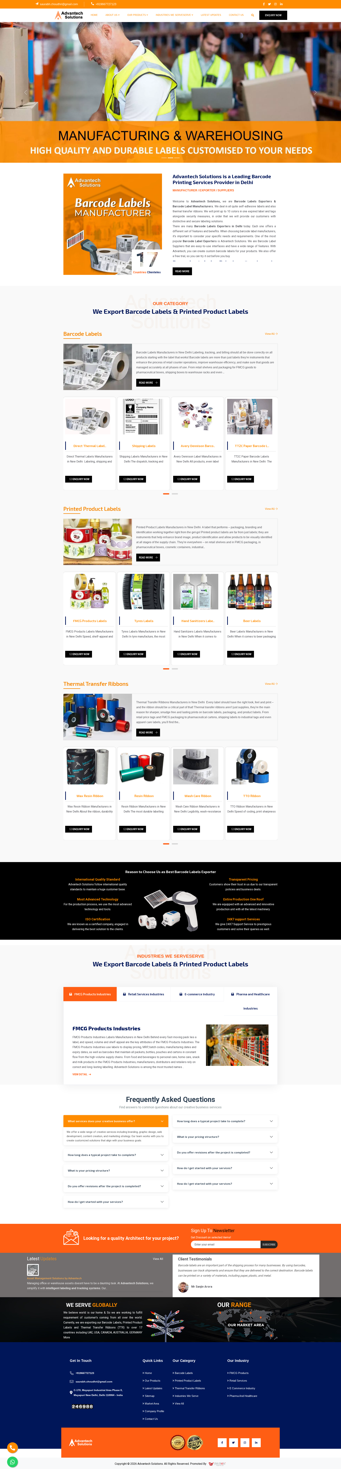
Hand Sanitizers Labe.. (144, 621)
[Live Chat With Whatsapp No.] (12, 1462)
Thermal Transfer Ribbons (189, 1388)
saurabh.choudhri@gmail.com (59, 4)
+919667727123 (106, 4)
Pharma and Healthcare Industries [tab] (253, 1001)
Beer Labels (198, 621)
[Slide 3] (177, 158)
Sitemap (149, 1395)
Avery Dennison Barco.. (144, 446)
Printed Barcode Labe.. (252, 446)
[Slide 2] (170, 158)
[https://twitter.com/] (269, 4)
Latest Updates (211, 15)
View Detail (80, 1074)
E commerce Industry (242, 1388)
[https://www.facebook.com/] (264, 4)
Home (94, 15)
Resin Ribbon (90, 796)
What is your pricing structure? (89, 1170)
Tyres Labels (89, 621)
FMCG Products (239, 1372)
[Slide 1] (164, 158)
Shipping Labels (90, 446)
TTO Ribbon (198, 796)
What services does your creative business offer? (101, 1121)
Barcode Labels (183, 1372)
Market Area (151, 1403)
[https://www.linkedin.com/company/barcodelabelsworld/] (281, 4)
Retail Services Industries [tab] (146, 994)
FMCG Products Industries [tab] (92, 994)
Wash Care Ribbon (144, 796)
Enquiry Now (80, 479)
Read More (182, 271)
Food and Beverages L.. (252, 621)
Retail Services (238, 1380)
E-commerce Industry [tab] (199, 994)
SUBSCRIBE (269, 1244)
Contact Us (236, 15)
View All (270, 333)
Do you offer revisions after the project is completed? (104, 1186)
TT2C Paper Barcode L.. (198, 446)
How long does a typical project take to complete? (102, 1154)
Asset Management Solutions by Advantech (54, 1278)
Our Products (137, 15)
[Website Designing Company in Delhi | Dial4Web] (217, 1463)
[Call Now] (12, 1447)
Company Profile (154, 1411)
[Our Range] (245, 1325)
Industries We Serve (186, 1395)
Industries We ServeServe (174, 15)
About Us (111, 15)
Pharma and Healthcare (243, 1395)
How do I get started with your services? (95, 1201)
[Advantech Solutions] (68, 15)
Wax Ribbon (252, 796)
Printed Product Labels (187, 1380)
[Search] (252, 15)
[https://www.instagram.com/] (275, 4)
